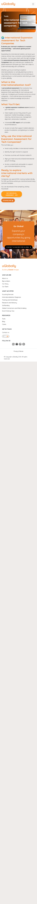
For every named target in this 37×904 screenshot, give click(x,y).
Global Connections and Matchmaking (14, 308)
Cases (4, 324)
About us (5, 278)
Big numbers (6, 281)
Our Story (5, 284)
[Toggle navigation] (33, 4)
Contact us (5, 332)
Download (7, 200)
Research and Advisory (9, 303)
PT (4, 336)
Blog (3, 321)
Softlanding (5, 305)
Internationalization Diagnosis (11, 297)
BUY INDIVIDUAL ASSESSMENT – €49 (12, 194)
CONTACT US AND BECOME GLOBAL (17, 247)
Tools (3, 319)
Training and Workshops (10, 300)
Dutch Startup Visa (8, 311)
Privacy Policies (18, 351)
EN (7, 336)
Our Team (5, 286)
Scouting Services (7, 294)
